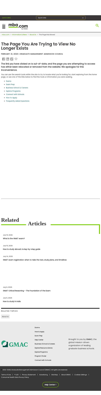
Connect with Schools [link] (43, 360)
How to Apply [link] (39, 332)
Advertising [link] (43, 375)
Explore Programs (13, 91)
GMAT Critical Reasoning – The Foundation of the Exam (26, 290)
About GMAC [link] (66, 375)
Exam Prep (10, 84)
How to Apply (11, 98)
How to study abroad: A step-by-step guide (21, 249)
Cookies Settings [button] (80, 375)
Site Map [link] (54, 375)
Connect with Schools (15, 94)
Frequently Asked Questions (17, 101)
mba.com (5, 35)
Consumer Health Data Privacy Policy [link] (15, 377)
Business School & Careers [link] (45, 344)
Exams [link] (37, 327)
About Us (33, 35)
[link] (17, 344)
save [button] (16, 59)
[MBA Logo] (18, 26)
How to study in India (12, 301)
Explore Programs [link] (41, 352)
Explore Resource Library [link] (44, 348)
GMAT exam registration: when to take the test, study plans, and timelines (35, 260)
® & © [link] (16, 375)
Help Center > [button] (50, 384)
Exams (8, 81)
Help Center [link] (39, 340)
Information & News (19, 35)
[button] (4, 59)
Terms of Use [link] (6, 375)
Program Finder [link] (40, 356)
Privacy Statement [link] (29, 375)
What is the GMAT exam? (14, 238)
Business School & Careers (17, 88)
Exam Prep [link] (38, 336)
